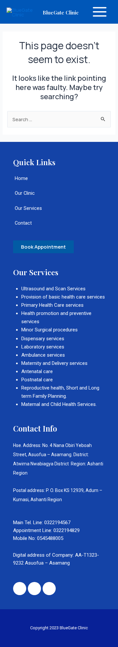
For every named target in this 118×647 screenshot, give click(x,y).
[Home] (59, 181)
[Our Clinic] (59, 196)
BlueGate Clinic (61, 12)
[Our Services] (59, 211)
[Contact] (59, 226)
